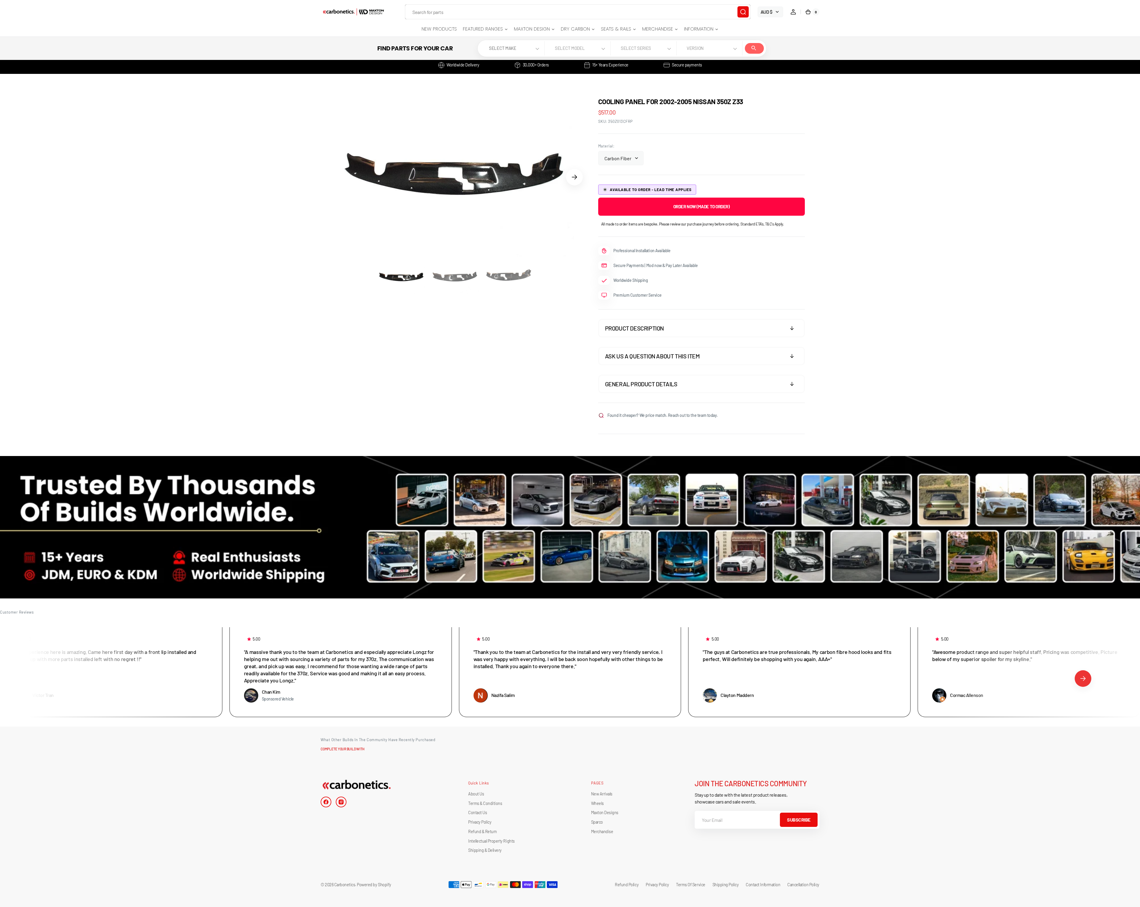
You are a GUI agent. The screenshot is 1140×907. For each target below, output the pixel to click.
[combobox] (577, 11)
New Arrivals (601, 793)
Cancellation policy (803, 884)
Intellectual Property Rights (491, 841)
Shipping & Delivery (485, 850)
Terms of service (690, 884)
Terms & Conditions (485, 803)
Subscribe (798, 819)
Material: (606, 146)
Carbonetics (344, 884)
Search (754, 48)
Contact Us (477, 812)
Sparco (597, 822)
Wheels (597, 803)
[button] (793, 11)
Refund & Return (482, 831)
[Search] (743, 12)
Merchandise (602, 831)
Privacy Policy (479, 822)
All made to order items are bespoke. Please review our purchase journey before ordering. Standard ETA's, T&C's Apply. (692, 224)
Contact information (763, 884)
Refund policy (627, 884)
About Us (476, 793)
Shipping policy (725, 884)
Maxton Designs (604, 812)
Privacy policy (657, 884)
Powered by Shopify (374, 884)
